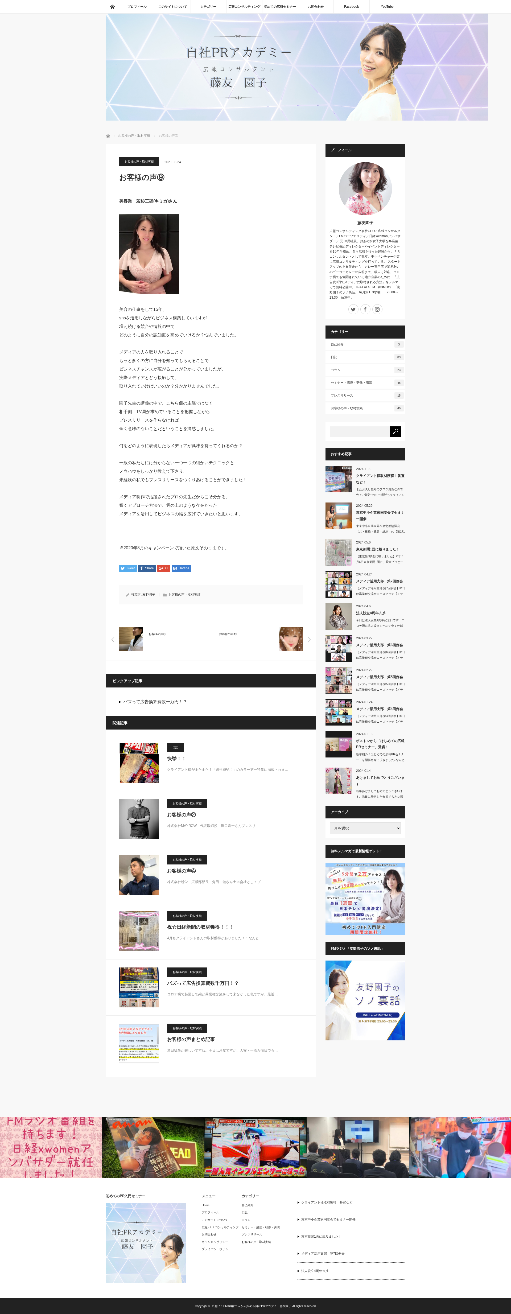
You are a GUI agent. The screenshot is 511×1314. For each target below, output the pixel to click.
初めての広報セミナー (280, 7)
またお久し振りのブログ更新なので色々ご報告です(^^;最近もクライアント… (380, 495)
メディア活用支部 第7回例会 (379, 581)
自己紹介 (365, 344)
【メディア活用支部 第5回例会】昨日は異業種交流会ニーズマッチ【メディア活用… (380, 689)
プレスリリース (366, 395)
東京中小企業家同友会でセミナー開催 (380, 515)
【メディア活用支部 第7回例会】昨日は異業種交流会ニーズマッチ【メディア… (380, 594)
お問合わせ (316, 7)
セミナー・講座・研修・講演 (366, 383)
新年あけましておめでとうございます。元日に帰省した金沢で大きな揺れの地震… (379, 796)
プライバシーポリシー (216, 1249)
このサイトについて (172, 7)
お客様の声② (181, 814)
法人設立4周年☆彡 (371, 613)
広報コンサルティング (244, 7)
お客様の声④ (181, 871)
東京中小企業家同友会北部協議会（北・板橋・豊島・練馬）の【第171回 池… (380, 531)
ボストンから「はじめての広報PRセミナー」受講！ (380, 744)
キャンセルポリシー (215, 1241)
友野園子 (148, 594)
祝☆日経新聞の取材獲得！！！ (200, 927)
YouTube (387, 7)
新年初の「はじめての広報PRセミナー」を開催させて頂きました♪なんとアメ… (380, 760)
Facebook (351, 7)
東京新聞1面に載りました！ (377, 549)
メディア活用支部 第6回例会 (379, 645)
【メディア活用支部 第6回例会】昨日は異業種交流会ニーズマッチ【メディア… (380, 657)
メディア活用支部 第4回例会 (379, 709)
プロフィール (137, 7)
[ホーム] (112, 6)
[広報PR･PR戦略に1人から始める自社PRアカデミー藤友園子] (297, 119)
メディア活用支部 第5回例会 (379, 677)
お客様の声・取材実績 (139, 161)
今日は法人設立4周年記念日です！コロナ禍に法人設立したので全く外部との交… (380, 626)
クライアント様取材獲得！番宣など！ (380, 479)
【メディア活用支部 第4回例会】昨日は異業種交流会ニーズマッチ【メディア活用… (380, 721)
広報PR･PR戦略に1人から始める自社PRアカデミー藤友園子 (251, 1306)
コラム (366, 370)
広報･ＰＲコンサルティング (220, 1227)
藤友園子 (365, 222)
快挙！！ (176, 758)
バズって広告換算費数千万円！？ (155, 701)
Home (205, 1205)
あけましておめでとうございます (380, 781)
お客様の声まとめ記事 (191, 1039)
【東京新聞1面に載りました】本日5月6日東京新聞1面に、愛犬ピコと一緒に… (379, 562)
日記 (175, 747)
